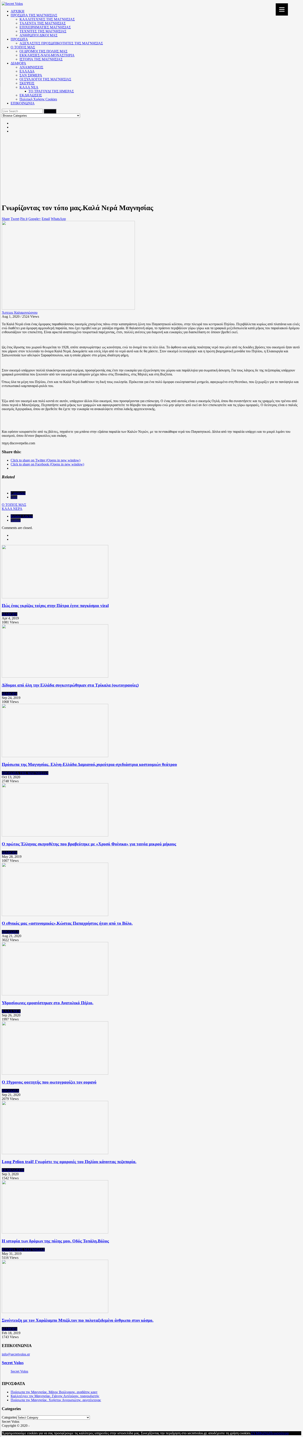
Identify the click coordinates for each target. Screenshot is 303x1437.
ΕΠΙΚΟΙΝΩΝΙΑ (23, 103)
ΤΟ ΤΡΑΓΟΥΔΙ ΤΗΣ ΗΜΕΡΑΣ (51, 91)
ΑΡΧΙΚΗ (17, 11)
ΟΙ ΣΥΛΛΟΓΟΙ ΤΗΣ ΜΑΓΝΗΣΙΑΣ (45, 79)
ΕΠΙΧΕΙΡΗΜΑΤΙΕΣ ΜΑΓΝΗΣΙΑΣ (45, 27)
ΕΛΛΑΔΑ (27, 71)
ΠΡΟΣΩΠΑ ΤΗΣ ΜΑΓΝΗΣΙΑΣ (34, 15)
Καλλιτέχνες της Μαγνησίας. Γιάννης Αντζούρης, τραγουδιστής (55, 1396)
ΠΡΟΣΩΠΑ (19, 39)
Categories (18, 493)
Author (16, 520)
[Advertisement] (151, 168)
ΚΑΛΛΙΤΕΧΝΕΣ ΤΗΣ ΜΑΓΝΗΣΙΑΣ (47, 19)
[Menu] (282, 9)
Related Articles (22, 516)
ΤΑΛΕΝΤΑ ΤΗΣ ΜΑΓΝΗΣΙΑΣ (43, 23)
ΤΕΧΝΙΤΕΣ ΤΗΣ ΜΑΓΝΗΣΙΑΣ (43, 31)
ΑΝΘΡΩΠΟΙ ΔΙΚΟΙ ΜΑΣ (38, 35)
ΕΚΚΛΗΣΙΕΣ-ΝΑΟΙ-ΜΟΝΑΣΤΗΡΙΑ (47, 55)
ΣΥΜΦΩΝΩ (260, 1433)
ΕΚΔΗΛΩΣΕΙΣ (31, 95)
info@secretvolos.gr (16, 1354)
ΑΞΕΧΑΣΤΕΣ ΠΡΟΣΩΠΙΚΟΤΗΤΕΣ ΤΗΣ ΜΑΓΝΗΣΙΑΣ (61, 43)
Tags (14, 497)
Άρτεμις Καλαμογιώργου (19, 312)
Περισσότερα (279, 1433)
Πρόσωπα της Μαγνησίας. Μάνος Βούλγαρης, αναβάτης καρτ (54, 1392)
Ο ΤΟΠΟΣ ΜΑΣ (23, 47)
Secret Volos (13, 1362)
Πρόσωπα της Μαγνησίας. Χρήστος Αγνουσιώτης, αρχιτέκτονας (56, 1400)
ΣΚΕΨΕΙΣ (27, 83)
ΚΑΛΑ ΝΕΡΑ (12, 509)
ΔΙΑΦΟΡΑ (18, 63)
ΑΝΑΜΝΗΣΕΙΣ (31, 67)
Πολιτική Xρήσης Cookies (38, 99)
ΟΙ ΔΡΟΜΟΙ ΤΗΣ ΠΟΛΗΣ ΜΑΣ (43, 51)
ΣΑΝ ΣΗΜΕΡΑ (31, 75)
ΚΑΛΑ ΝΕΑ (29, 87)
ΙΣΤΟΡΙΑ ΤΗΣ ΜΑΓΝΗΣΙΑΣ (41, 59)
